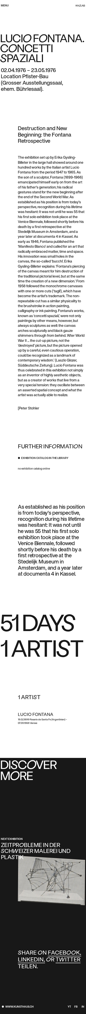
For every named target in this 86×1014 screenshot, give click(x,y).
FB (76, 1007)
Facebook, (64, 953)
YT (69, 1007)
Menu (5, 6)
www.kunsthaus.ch (19, 1007)
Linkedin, (31, 960)
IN (83, 1007)
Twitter (68, 960)
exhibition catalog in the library (44, 458)
